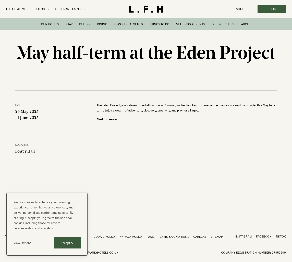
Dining (102, 24)
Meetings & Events (190, 24)
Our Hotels (50, 24)
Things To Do (159, 24)
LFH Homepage (17, 9)
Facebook (264, 236)
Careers (200, 237)
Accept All (67, 243)
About (246, 24)
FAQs (150, 237)
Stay (69, 24)
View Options (22, 243)
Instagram (243, 236)
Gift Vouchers (223, 24)
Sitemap (217, 237)
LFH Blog (42, 9)
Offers (84, 24)
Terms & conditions (173, 237)
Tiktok (281, 236)
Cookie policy (105, 237)
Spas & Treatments (128, 24)
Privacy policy (131, 237)
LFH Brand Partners (71, 9)
